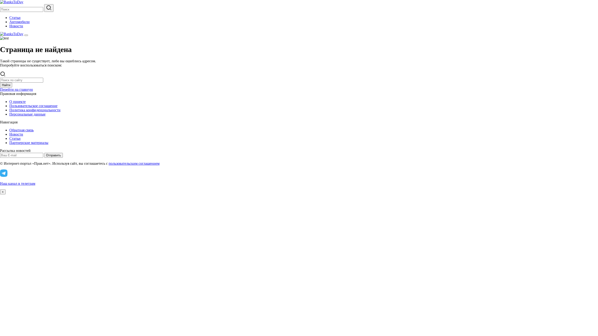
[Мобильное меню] (26, 35)
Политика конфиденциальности (35, 110)
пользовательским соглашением (134, 163)
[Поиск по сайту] (48, 8)
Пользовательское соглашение (33, 106)
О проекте (17, 102)
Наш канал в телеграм (17, 184)
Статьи (15, 18)
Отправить (53, 155)
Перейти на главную (16, 89)
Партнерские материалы (28, 143)
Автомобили (19, 22)
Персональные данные (27, 114)
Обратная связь (21, 130)
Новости (16, 26)
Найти (6, 85)
